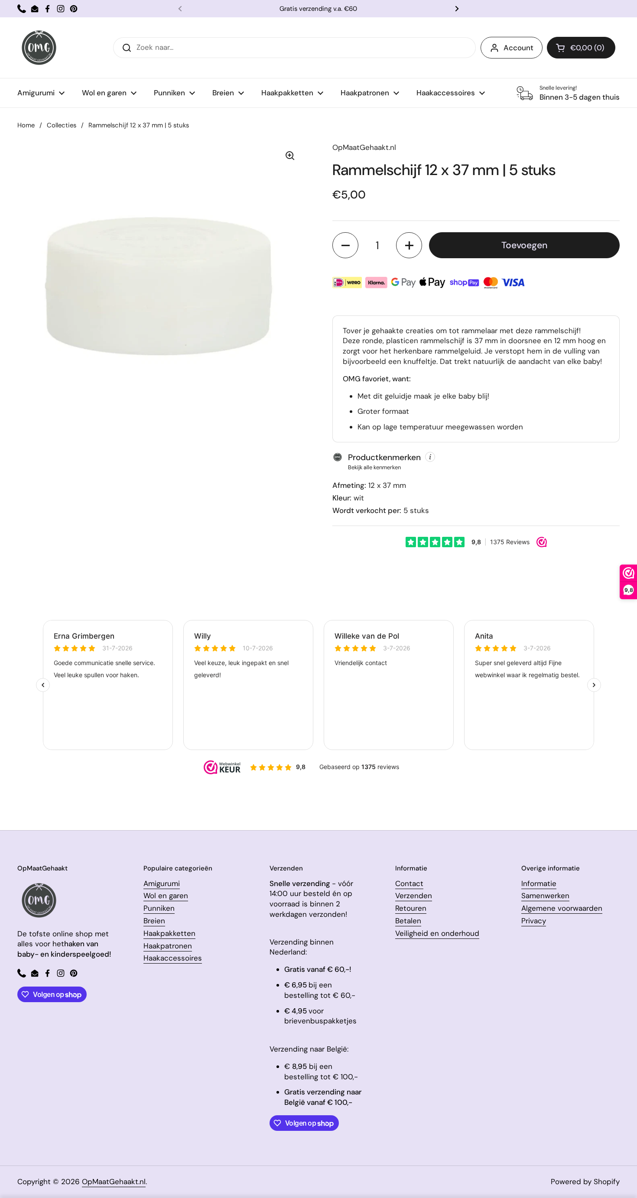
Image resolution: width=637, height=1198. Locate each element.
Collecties (61, 125)
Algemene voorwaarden (561, 908)
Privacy (533, 920)
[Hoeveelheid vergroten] (409, 245)
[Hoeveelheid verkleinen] (345, 245)
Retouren (410, 908)
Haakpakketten (169, 933)
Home (26, 125)
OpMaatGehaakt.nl (114, 1181)
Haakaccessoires (172, 958)
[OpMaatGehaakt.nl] (39, 47)
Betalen (408, 920)
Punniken (159, 908)
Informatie (538, 883)
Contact (409, 883)
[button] (581, 47)
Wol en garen (165, 895)
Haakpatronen (167, 946)
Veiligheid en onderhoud (437, 933)
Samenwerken (545, 895)
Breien (154, 920)
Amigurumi (161, 883)
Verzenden (413, 895)
